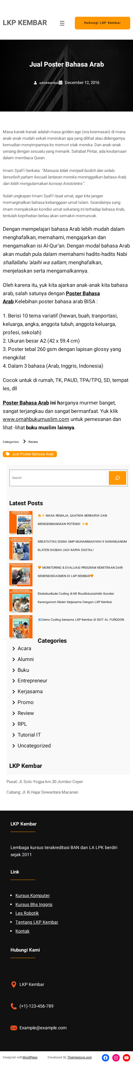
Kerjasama (30, 691)
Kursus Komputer (32, 895)
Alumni (26, 659)
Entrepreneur (32, 681)
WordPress (30, 1057)
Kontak (22, 931)
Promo (26, 702)
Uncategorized (34, 746)
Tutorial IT (29, 735)
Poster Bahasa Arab (26, 403)
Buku (23, 670)
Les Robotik (27, 913)
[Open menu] (62, 23)
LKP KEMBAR (25, 23)
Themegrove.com (79, 1057)
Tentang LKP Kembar (36, 922)
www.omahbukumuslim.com (36, 419)
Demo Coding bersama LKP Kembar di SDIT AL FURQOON (82, 619)
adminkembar (49, 83)
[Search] (117, 477)
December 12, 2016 (82, 83)
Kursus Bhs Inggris (33, 904)
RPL (22, 724)
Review (33, 442)
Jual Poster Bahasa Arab (33, 454)
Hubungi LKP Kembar (102, 22)
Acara (24, 648)
